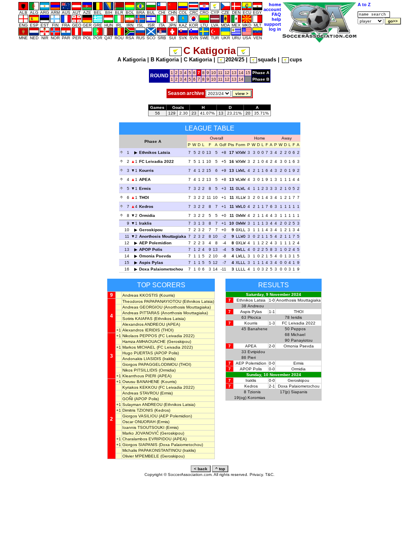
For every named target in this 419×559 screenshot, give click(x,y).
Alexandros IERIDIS (141, 330)
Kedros (146, 206)
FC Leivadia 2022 (156, 161)
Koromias (256, 397)
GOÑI (127, 399)
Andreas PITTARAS (141, 313)
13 (234, 72)
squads (267, 59)
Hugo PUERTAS (137, 353)
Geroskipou (150, 230)
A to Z (364, 4)
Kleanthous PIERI (139, 376)
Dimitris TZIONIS (137, 410)
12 (227, 72)
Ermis (145, 188)
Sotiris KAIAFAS (137, 318)
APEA (145, 179)
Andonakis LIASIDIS (141, 358)
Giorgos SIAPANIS (140, 444)
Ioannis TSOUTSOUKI (143, 427)
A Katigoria (131, 59)
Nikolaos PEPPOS (139, 336)
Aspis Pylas (151, 262)
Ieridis (296, 317)
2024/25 (234, 59)
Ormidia (147, 215)
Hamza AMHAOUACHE (144, 341)
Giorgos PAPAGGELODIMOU (150, 364)
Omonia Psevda (155, 256)
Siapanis (299, 392)
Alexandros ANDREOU (143, 324)
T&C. (270, 474)
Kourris (146, 170)
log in (275, 29)
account (272, 9)
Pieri (252, 357)
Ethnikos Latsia (154, 152)
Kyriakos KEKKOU (139, 387)
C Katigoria (198, 59)
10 (213, 72)
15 (248, 72)
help (276, 19)
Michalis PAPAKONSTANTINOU (151, 450)
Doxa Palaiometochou (161, 269)
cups (296, 59)
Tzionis (254, 392)
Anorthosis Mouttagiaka (162, 236)
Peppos (298, 329)
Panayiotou (302, 340)
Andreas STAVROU (140, 393)
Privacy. (257, 474)
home (275, 4)
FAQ (276, 14)
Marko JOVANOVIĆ (140, 433)
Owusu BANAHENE (141, 381)
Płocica (254, 317)
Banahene (258, 329)
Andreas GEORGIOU (142, 307)
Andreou (256, 306)
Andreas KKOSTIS (140, 295)
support (272, 24)
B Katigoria (165, 59)
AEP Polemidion (155, 243)
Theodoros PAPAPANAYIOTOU (151, 301)
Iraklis (145, 223)
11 (220, 72)
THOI (144, 197)
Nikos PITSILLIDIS (140, 370)
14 (241, 72)
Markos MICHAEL (138, 347)
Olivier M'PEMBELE (140, 456)
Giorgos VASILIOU (140, 416)
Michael (298, 334)
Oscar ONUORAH (138, 421)
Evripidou (256, 351)
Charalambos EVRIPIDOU (146, 439)
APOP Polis (150, 249)
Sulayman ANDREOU (142, 404)
